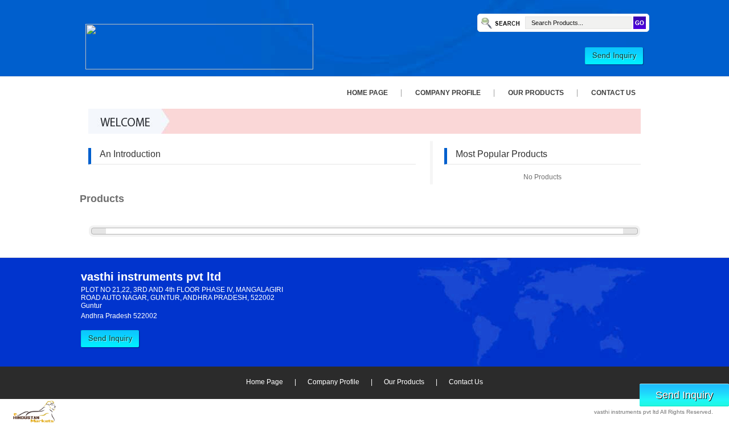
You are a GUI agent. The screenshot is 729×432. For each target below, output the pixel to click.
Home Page (367, 93)
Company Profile (448, 93)
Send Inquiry (684, 395)
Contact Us (613, 93)
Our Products (536, 93)
